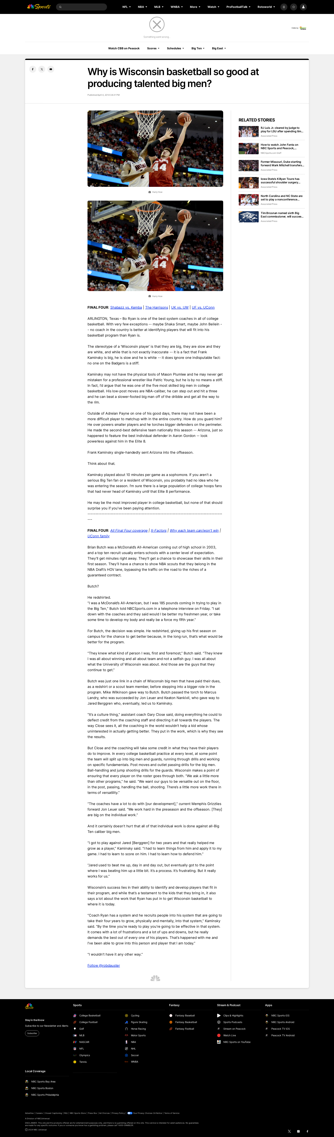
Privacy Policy (118, 1113)
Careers (39, 1113)
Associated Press (269, 136)
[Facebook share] (32, 69)
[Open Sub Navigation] (130, 7)
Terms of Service (172, 1113)
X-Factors (158, 530)
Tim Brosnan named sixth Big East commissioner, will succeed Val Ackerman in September (282, 214)
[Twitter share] (41, 69)
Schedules (174, 48)
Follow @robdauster (104, 965)
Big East (217, 48)
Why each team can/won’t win (194, 530)
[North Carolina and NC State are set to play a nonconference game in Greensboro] (249, 199)
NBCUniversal (43, 1118)
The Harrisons (156, 307)
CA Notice (157, 1113)
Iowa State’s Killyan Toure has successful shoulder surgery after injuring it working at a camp (282, 180)
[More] (283, 6)
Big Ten (197, 48)
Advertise (29, 1113)
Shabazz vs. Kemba (126, 307)
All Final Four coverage (129, 530)
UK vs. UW (180, 307)
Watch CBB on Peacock (124, 48)
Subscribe (32, 1033)
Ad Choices (104, 1113)
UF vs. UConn (203, 307)
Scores (152, 48)
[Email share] (50, 69)
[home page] (39, 7)
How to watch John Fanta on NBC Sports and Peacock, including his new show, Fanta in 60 (282, 146)
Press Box (92, 1113)
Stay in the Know (34, 1019)
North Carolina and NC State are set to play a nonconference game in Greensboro (282, 197)
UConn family (99, 536)
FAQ (65, 1113)
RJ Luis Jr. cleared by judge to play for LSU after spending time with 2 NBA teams (282, 129)
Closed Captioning (53, 1113)
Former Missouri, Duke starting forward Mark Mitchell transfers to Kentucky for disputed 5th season (281, 163)
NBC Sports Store (78, 1113)
